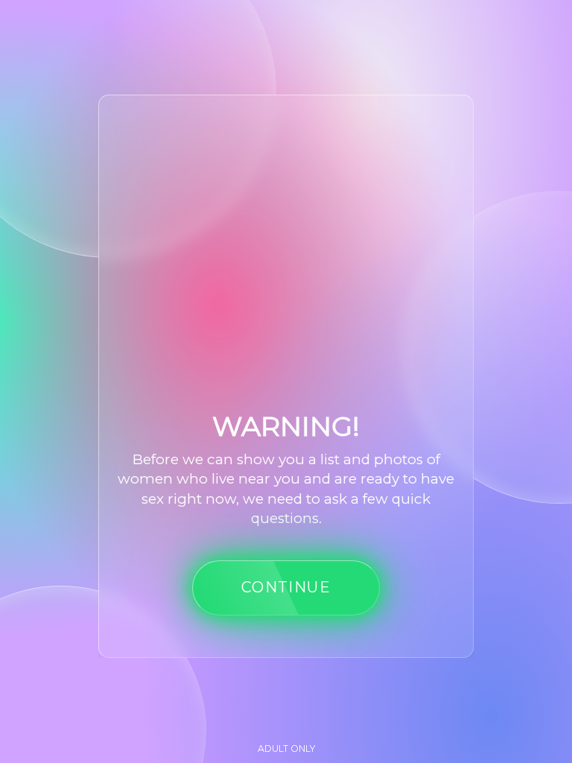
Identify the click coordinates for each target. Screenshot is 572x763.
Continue (286, 587)
